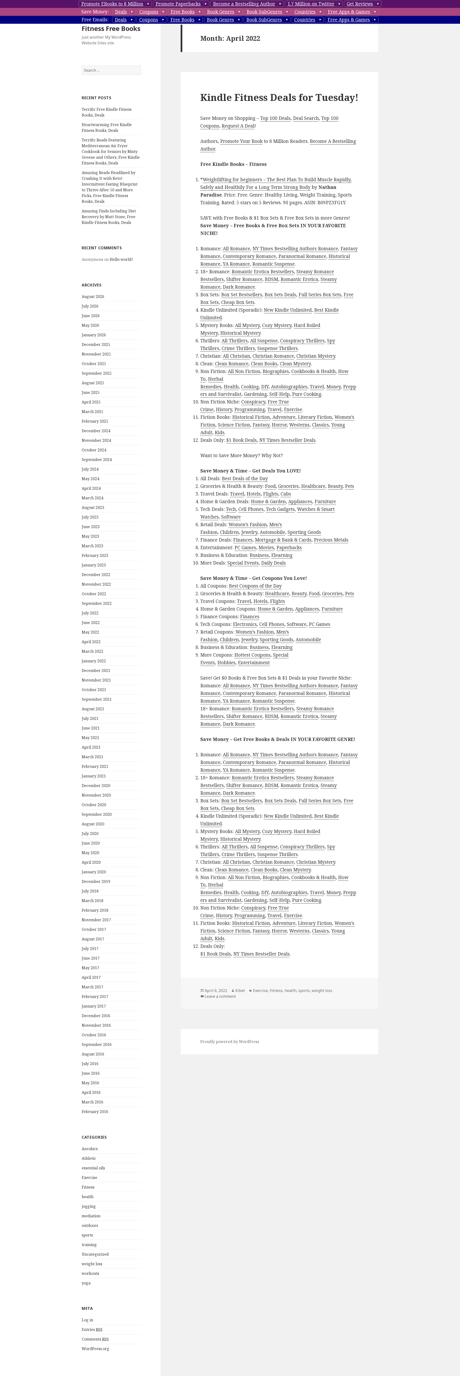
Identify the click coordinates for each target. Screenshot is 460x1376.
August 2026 (93, 296)
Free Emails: (95, 20)
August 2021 (93, 708)
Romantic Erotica (299, 279)
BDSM (271, 279)
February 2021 (95, 766)
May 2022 (90, 632)
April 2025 (91, 402)
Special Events (243, 563)
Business (259, 555)
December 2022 (96, 574)
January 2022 (94, 661)
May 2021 (90, 737)
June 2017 (91, 958)
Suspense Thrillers (277, 348)
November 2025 (96, 354)
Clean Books (264, 364)
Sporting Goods (304, 532)
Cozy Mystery (276, 325)
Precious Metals (331, 540)
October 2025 (94, 363)
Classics (320, 425)
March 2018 (92, 900)
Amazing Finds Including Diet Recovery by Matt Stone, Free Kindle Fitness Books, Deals (109, 216)
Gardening (255, 394)
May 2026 (90, 325)
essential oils (93, 1168)
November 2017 (96, 919)
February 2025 (95, 421)
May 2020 (90, 852)
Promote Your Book (241, 141)
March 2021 (92, 756)
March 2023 (92, 545)
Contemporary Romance (249, 256)
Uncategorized (95, 1254)
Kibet (240, 990)
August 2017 (93, 939)
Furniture (325, 501)
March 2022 (92, 651)
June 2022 (91, 622)
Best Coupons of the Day (255, 586)
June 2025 (91, 392)
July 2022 (90, 613)
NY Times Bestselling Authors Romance (295, 248)
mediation (91, 1216)
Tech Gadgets (280, 509)
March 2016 (92, 1102)
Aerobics (90, 1148)
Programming (249, 409)
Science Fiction (234, 425)
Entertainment (254, 662)
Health (231, 387)
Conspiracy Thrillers (302, 341)
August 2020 (93, 824)
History (224, 409)
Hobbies (226, 662)
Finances (243, 540)
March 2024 (92, 498)
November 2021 (96, 680)
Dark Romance (239, 287)
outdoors (90, 1225)
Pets (349, 486)
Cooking (250, 387)
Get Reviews (360, 4)
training (89, 1244)
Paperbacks (289, 547)
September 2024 (97, 459)
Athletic (89, 1158)
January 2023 (94, 565)
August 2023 (93, 507)
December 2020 (96, 785)
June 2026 (91, 315)
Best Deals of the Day (245, 478)
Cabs (286, 494)
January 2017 (94, 1006)
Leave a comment (220, 996)
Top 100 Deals (275, 118)
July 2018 (90, 891)
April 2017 (91, 977)
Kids (219, 432)
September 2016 (97, 1044)
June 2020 (91, 843)
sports (87, 1235)
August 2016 (93, 1054)
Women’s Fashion (248, 524)
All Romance (236, 248)
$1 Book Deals (241, 440)
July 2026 (90, 306)
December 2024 (96, 430)
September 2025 (97, 373)
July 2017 (90, 948)
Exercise (89, 1177)
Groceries (288, 486)
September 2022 (97, 603)
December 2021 (96, 670)
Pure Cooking (306, 394)
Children (229, 532)
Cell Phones (251, 509)
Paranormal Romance (302, 256)
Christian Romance (273, 356)
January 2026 (94, 335)
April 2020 (91, 862)
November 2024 (96, 440)
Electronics (245, 624)
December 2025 (96, 344)
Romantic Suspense (273, 264)
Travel (317, 387)
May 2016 (90, 1082)
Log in (87, 1320)
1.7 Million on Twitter (311, 4)
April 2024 (91, 488)
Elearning (282, 555)
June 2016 (91, 1073)
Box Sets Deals (280, 295)
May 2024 (90, 478)
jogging (89, 1206)
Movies (266, 547)
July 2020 (90, 833)
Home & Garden (268, 501)
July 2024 (90, 469)
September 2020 (97, 814)
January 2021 (94, 776)
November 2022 (96, 584)
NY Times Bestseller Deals (287, 440)
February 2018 (95, 910)
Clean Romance (231, 364)
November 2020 (96, 795)
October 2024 (94, 450)
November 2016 (96, 1025)
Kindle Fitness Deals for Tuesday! (279, 97)
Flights (270, 494)
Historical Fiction (251, 417)
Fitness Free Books (111, 28)
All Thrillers (235, 341)
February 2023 (95, 555)
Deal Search (306, 118)
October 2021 (94, 689)
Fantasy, (261, 425)
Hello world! (121, 259)
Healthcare (313, 486)
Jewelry (249, 532)
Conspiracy (253, 402)
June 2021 (91, 728)
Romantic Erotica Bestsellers (263, 271)
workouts (90, 1273)
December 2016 (96, 1015)
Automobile (272, 532)
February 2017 (95, 996)
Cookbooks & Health (313, 371)
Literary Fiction (315, 417)
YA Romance (236, 264)
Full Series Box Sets (320, 295)
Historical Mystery (240, 333)
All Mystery (247, 325)
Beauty (335, 486)
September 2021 (97, 699)
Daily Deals (273, 563)
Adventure (283, 417)
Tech (231, 509)
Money (333, 387)
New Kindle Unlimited (288, 310)
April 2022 (91, 641)
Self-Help (279, 394)
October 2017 (94, 929)
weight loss (92, 1263)
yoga (86, 1283)
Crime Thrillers (238, 348)
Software (231, 517)
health (87, 1196)
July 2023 (90, 517)
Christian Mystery (315, 356)
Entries (92, 1329)
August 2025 (93, 382)
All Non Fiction (244, 371)
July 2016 (90, 1063)
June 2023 (91, 526)
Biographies (276, 371)
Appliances (300, 501)
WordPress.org (95, 1348)
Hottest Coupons (252, 655)
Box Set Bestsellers (241, 295)
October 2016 (94, 1035)
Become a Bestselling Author (244, 4)
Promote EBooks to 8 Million (112, 4)
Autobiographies (289, 387)
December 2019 (96, 881)
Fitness (88, 1187)
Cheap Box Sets (237, 302)
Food (270, 486)
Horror (279, 425)
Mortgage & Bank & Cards (283, 540)
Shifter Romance (244, 279)
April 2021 (91, 747)
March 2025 (92, 411)
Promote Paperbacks (178, 4)
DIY (265, 387)
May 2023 (90, 536)
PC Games (245, 547)
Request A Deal (238, 126)
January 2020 (94, 872)
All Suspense (264, 341)
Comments (95, 1339)
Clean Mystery (295, 364)
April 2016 (91, 1092)
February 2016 (95, 1111)
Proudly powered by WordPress (229, 1041)
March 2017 (92, 987)
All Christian (236, 356)
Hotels (254, 494)
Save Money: (95, 12)
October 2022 (94, 593)
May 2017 (90, 967)
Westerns (299, 425)
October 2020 (94, 804)
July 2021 (90, 718)
